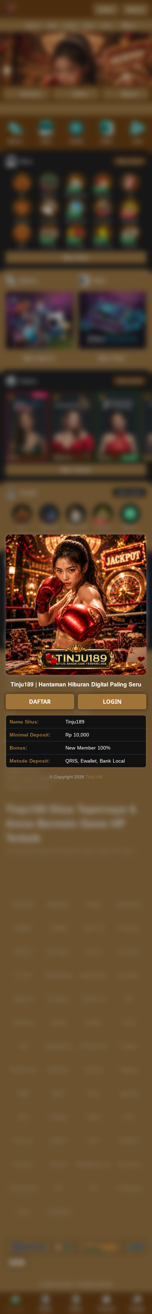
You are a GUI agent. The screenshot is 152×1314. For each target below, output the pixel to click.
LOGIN (112, 701)
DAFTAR (40, 701)
